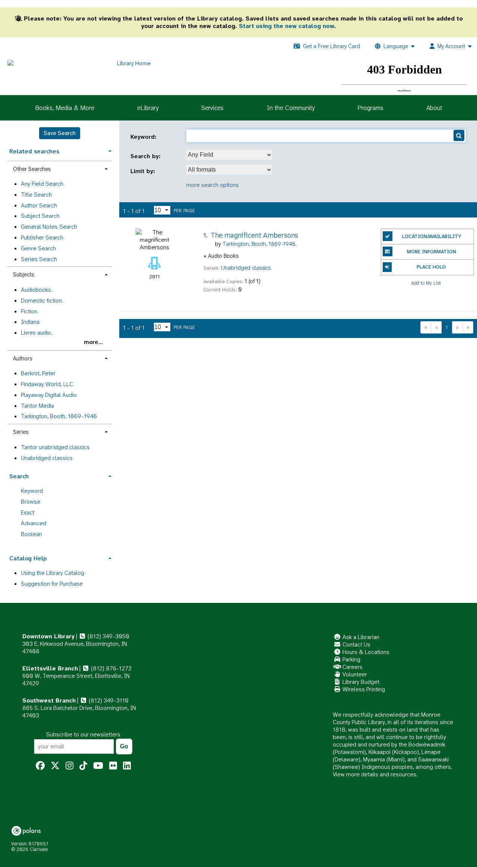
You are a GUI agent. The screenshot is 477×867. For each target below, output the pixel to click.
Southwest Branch (49, 700)
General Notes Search (49, 227)
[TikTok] (83, 766)
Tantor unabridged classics (55, 447)
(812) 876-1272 (110, 668)
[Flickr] (113, 766)
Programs (370, 108)
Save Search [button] (60, 133)
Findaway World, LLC (47, 384)
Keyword (32, 491)
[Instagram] (69, 766)
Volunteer (354, 674)
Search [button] (19, 476)
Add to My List (426, 283)
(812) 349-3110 (108, 700)
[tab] (60, 150)
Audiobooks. (36, 290)
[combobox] (229, 155)
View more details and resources (374, 774)
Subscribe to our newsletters (83, 734)
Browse (30, 502)
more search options (212, 185)
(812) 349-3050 (107, 636)
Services (212, 108)
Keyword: (144, 137)
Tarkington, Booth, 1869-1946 (59, 416)
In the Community (291, 108)
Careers (352, 667)
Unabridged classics (47, 458)
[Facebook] (40, 766)
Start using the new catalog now (286, 26)
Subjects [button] (23, 274)
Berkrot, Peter (38, 373)
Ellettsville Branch (50, 668)
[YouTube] (98, 766)
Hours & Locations (365, 652)
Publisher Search (42, 237)
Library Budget (360, 682)
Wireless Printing (363, 689)
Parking (350, 659)
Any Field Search (42, 184)
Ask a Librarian (360, 637)
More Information (431, 251)
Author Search (39, 205)
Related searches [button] (34, 151)
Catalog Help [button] (28, 558)
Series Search (39, 259)
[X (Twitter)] (55, 766)
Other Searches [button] (32, 169)
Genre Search (38, 248)
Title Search (36, 194)
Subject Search (40, 216)
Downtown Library (48, 636)
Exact (27, 512)
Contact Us (355, 644)
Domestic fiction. (42, 300)
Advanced (33, 523)
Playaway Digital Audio (49, 395)
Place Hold (431, 267)
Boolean (31, 534)
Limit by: (143, 171)
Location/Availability (431, 236)
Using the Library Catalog (52, 573)
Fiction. (29, 311)
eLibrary (147, 108)
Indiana (30, 322)
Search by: (146, 156)
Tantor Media (37, 406)
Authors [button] (22, 358)
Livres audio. (36, 333)
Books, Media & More (64, 108)
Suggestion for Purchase (52, 584)
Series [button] (20, 432)
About (434, 108)
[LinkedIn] (127, 766)
